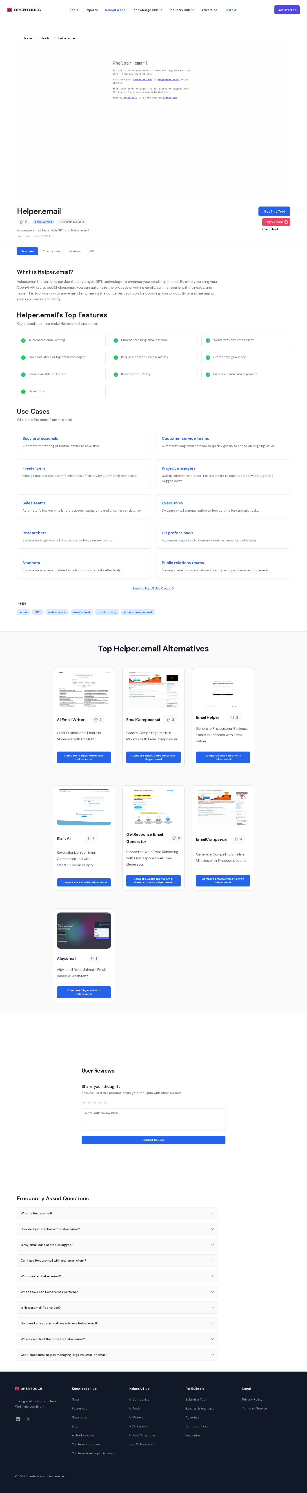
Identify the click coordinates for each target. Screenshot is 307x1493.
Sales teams (34, 503)
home (28, 38)
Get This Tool (274, 211)
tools (45, 38)
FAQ (91, 251)
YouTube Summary (86, 1444)
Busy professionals (40, 438)
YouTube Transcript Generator (94, 1453)
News (76, 1399)
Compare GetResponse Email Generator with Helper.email (153, 880)
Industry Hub (179, 10)
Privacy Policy (252, 1399)
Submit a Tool (115, 10)
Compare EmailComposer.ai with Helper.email (153, 757)
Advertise (209, 10)
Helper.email (39, 211)
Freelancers (33, 468)
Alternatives (51, 251)
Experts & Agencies (199, 1408)
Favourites (193, 1435)
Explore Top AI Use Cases (151, 588)
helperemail (67, 38)
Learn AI (231, 10)
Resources (79, 1408)
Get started (287, 10)
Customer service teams (185, 438)
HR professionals (177, 533)
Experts (91, 10)
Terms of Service (254, 1408)
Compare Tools (196, 1426)
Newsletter (80, 1417)
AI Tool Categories (142, 1435)
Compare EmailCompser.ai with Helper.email (223, 880)
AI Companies (139, 1399)
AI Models (136, 1417)
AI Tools (134, 1408)
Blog (75, 1426)
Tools (74, 10)
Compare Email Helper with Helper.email (223, 757)
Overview (27, 251)
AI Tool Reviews (83, 1435)
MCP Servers (138, 1426)
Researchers (34, 533)
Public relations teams (183, 562)
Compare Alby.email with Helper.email (83, 992)
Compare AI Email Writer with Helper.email (84, 757)
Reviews (75, 251)
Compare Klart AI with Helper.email (84, 882)
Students (31, 562)
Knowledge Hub (145, 10)
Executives (172, 503)
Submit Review (153, 1140)
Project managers (179, 468)
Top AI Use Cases (141, 1444)
